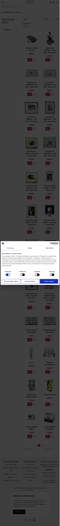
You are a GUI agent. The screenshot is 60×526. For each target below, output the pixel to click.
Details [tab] (30, 248)
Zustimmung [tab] (10, 248)
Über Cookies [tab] (49, 248)
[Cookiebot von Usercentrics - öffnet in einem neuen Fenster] (51, 243)
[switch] (22, 274)
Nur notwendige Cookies (11, 281)
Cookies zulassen (49, 281)
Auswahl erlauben (30, 281)
